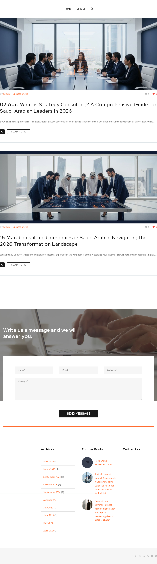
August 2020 (49, 499)
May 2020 (48, 522)
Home (68, 9)
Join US (81, 9)
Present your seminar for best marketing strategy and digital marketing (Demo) (105, 508)
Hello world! (101, 460)
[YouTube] (152, 556)
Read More (18, 131)
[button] (2, 131)
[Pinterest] (148, 556)
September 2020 (52, 492)
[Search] (92, 9)
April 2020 (48, 530)
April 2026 (48, 461)
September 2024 (52, 476)
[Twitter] (140, 556)
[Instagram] (144, 556)
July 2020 (48, 507)
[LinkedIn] (136, 556)
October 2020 (50, 484)
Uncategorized (20, 93)
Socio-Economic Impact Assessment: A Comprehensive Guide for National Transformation (105, 482)
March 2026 (49, 469)
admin (6, 93)
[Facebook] (132, 556)
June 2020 (48, 515)
